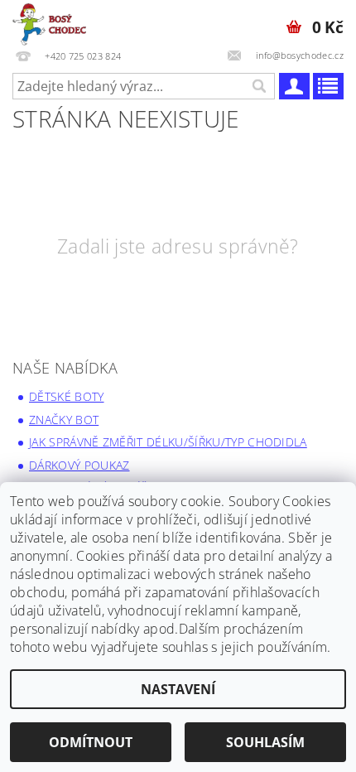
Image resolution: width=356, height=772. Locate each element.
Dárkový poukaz (79, 465)
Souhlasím (265, 742)
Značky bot (64, 419)
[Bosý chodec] (50, 21)
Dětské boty (66, 396)
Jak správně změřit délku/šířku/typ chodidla (168, 442)
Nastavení (178, 689)
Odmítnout (90, 742)
